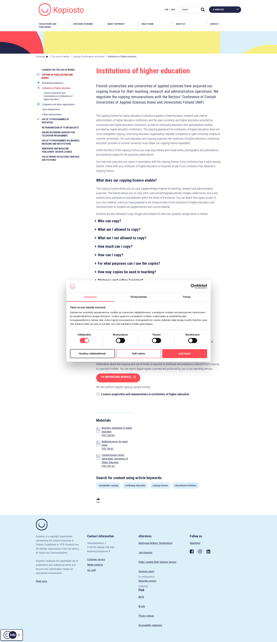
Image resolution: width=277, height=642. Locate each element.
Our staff (91, 570)
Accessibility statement (150, 625)
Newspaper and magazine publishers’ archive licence (57, 150)
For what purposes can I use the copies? (129, 263)
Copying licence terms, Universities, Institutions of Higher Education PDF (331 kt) (115, 461)
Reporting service (147, 580)
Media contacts (95, 564)
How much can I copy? (115, 246)
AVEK (141, 596)
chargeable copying (108, 485)
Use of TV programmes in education (55, 121)
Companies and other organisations (58, 104)
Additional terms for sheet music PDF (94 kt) (115, 445)
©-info (141, 606)
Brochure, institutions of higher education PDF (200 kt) (117, 431)
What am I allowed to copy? (119, 229)
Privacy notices (146, 615)
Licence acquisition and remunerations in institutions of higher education (58, 96)
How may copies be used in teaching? (127, 272)
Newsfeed (195, 543)
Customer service (96, 559)
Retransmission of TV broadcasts (60, 127)
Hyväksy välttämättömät (92, 353)
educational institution (185, 485)
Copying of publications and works (88, 56)
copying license (160, 485)
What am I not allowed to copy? (122, 238)
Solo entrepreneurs (51, 109)
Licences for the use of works (58, 70)
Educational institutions (52, 83)
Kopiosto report (146, 571)
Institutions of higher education (56, 88)
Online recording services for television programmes (58, 134)
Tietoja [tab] (186, 297)
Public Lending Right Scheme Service (157, 562)
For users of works (60, 56)
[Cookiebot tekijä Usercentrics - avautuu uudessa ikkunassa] (193, 286)
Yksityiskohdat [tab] (138, 297)
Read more (42, 581)
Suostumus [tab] (90, 297)
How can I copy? (110, 255)
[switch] (120, 340)
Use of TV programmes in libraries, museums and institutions (61, 142)
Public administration (52, 114)
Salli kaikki (185, 353)
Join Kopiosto (145, 552)
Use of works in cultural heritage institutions (60, 158)
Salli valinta (138, 353)
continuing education (135, 485)
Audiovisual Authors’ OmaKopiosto (155, 543)
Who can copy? (109, 221)
